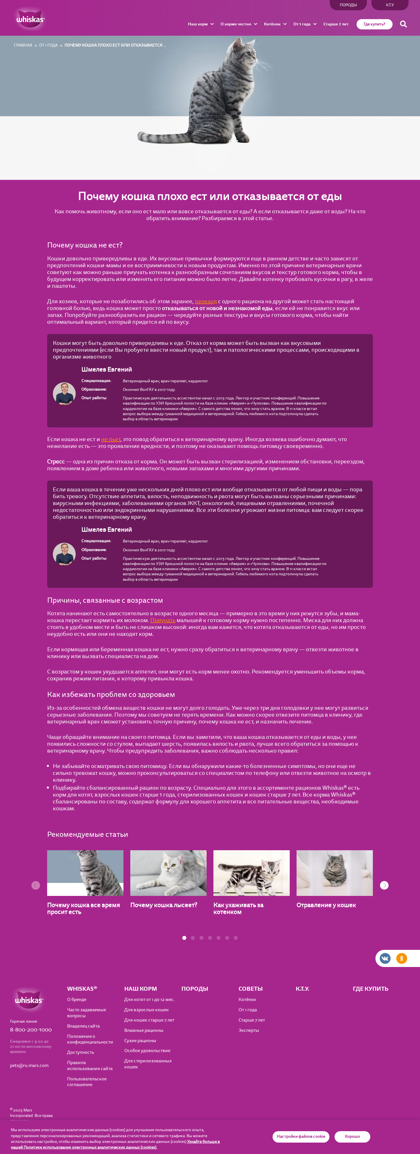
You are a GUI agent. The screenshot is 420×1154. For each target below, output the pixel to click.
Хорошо (352, 1137)
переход (206, 301)
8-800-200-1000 (31, 1029)
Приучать (162, 620)
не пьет (110, 439)
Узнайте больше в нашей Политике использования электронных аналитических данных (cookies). (115, 1145)
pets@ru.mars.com (29, 1066)
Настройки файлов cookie (301, 1137)
